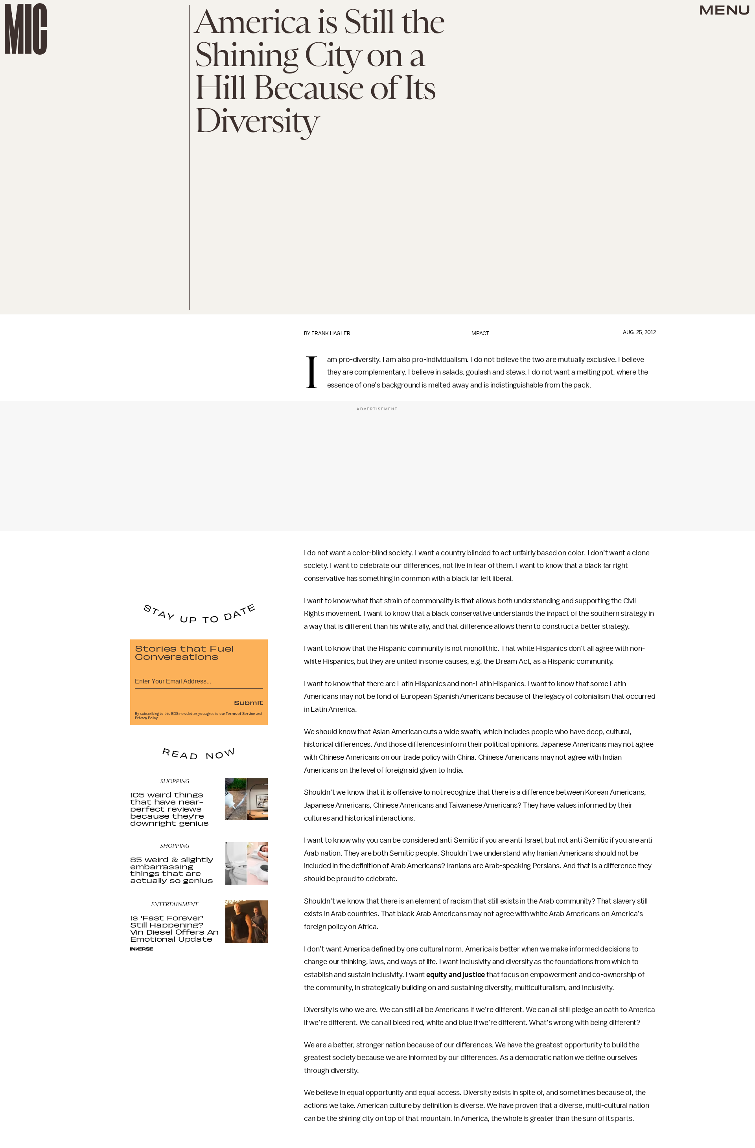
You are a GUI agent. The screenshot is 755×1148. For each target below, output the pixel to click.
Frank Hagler (330, 333)
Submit (248, 702)
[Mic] (26, 29)
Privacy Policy (146, 718)
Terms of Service (240, 714)
